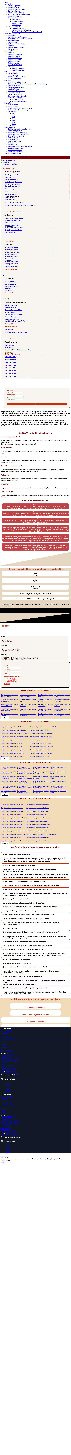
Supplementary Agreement (19, 101)
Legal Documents (9, 127)
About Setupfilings (6, 1031)
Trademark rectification (15, 58)
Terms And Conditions (7, 1039)
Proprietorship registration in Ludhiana (37, 811)
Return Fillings (12, 112)
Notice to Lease (12, 145)
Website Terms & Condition (16, 151)
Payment (3, 1044)
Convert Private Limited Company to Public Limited (27, 32)
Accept (3, 1162)
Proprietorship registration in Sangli (11, 814)
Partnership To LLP (10, 200)
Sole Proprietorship (13, 7)
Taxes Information (13, 105)
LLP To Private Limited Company (14, 202)
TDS (13, 115)
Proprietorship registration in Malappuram (41, 786)
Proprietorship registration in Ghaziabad (24, 782)
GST (5, 72)
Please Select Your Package (12, 676)
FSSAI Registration (13, 40)
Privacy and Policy (6, 1036)
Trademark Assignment (14, 59)
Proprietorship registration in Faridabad (24, 772)
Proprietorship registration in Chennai (12, 804)
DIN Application (9, 329)
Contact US (4, 1042)
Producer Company (17, 21)
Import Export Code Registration (17, 37)
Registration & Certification (12, 33)
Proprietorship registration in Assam (11, 743)
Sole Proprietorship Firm (12, 175)
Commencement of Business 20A (17, 96)
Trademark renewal (13, 63)
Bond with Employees (14, 141)
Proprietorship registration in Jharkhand (41, 733)
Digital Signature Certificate (16, 47)
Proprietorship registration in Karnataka (41, 746)
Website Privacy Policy (15, 150)
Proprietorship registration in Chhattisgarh (13, 730)
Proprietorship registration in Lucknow (12, 821)
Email (8, 398)
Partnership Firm (10, 177)
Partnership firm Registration (16, 9)
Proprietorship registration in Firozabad (24, 777)
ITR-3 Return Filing (10, 365)
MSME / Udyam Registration (13, 220)
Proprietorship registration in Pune (11, 837)
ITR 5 (13, 122)
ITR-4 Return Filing (10, 368)
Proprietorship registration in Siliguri (36, 814)
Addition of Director (11, 305)
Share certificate (13, 42)
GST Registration (13, 73)
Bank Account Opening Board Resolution (19, 129)
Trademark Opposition (14, 61)
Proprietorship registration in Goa (39, 730)
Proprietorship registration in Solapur (37, 821)
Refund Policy (5, 1033)
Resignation (11, 143)
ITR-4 (13, 120)
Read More (5, 718)
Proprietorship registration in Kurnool (12, 811)
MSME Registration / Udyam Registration (20, 39)
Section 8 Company (11, 194)
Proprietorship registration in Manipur (40, 736)
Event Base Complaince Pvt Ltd (17, 82)
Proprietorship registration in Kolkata (11, 824)
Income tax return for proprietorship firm (20, 108)
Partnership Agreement (15, 131)
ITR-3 (13, 119)
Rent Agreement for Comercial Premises (20, 146)
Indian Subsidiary (16, 25)
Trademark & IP (8, 51)
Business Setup (8, 4)
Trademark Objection (14, 56)
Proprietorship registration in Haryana (12, 756)
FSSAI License (9, 223)
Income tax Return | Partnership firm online (18, 350)
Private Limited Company (12, 184)
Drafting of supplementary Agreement (16, 332)
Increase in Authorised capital (16, 91)
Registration (11, 35)
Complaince (7, 80)
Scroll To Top (5, 1157)
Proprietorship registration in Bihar (40, 750)
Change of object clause (15, 94)
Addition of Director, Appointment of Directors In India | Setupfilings (27, 84)
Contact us (4, 1108)
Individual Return (13, 106)
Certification (11, 46)
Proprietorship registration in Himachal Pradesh (9, 705)
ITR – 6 (14, 124)
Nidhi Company (16, 20)
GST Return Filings (10, 284)
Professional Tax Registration (16, 44)
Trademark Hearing (11, 254)
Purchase (7, 683)
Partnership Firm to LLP (19, 28)
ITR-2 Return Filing (10, 362)
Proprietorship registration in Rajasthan (12, 753)
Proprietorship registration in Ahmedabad (8, 786)
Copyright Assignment (18, 70)
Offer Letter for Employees (16, 136)
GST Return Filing (13, 75)
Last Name (7, 669)
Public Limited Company (15, 16)
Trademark (11, 53)
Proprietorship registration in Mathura (12, 841)
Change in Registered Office (16, 87)
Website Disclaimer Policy (15, 148)
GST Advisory (9, 290)
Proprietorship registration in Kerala (40, 756)
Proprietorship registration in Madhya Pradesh (9, 709)
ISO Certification (13, 49)
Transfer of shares (13, 89)
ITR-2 (13, 117)
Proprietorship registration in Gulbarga (24, 791)
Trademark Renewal (11, 259)
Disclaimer (4, 1047)
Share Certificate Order (12, 225)
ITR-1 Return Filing (10, 357)
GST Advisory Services (14, 79)
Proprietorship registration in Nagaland (12, 740)
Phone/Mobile (11, 394)
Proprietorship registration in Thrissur (37, 841)
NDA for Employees (14, 139)
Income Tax (7, 103)
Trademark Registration (15, 54)
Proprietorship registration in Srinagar (37, 827)
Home (6, 2)
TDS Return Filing (10, 360)
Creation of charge (10, 317)
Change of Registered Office (13, 310)
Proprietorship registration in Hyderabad (8, 777)
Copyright (11, 66)
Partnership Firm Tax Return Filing (18, 110)
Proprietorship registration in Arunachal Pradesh (28, 695)
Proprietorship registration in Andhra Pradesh (9, 695)
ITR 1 (13, 113)
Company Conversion (14, 27)
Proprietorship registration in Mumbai (23, 767)
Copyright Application (18, 68)
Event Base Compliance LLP (16, 98)
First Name (10, 390)
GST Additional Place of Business (17, 77)
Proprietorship (9, 347)
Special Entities (12, 18)
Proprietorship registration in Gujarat (11, 746)
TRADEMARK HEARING (15, 65)
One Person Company (14, 11)
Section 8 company (17, 23)
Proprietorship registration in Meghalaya (45, 709)
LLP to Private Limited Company (21, 30)
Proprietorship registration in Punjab (40, 743)
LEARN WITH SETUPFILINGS (12, 153)
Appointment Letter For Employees (18, 132)
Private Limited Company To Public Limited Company (20, 205)
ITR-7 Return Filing (10, 376)
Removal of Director (14, 86)
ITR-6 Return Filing (10, 373)
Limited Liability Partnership (16, 13)
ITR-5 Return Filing (10, 371)
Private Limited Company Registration (19, 14)
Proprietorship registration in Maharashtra (42, 740)
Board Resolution (13, 138)
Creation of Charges (14, 92)
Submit (37, 404)
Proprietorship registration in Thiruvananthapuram (58, 786)
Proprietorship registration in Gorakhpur (24, 786)
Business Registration (14, 6)
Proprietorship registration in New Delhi (37, 804)
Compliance (8, 299)
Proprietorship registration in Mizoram (41, 753)
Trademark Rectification (12, 252)
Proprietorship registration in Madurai (12, 827)
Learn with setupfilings (10, 164)
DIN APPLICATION (17, 99)
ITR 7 (13, 125)
